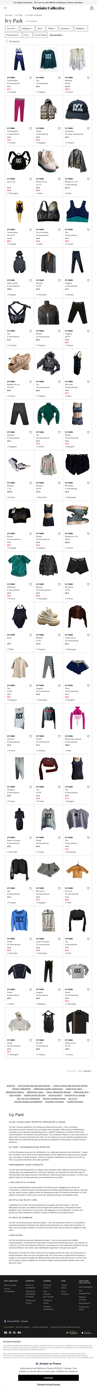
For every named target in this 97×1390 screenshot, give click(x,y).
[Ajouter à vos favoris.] (30, 77)
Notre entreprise (85, 1287)
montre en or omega (75, 1095)
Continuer (48, 1377)
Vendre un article (47, 1301)
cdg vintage (15, 1095)
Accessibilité (9, 1327)
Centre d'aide (64, 1286)
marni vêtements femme (58, 1092)
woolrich (11, 1085)
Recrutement (84, 1303)
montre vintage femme (54, 1098)
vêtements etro (81, 1092)
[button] (92, 8)
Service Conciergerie (9, 1290)
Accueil (8, 15)
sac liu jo (72, 1098)
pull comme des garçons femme (34, 1085)
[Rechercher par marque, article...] (5, 8)
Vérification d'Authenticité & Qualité (31, 1294)
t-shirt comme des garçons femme (70, 1085)
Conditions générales (39, 1327)
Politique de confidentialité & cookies (65, 1327)
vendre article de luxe (35, 1095)
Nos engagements (84, 1292)
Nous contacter (65, 1292)
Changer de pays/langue (48, 1384)
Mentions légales (22, 1327)
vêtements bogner (15, 1092)
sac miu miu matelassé (28, 1098)
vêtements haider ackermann (48, 1088)
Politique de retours (30, 1301)
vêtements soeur (35, 1092)
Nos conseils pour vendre (48, 1294)
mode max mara (74, 1088)
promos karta (55, 1095)
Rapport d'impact (82, 1298)
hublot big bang (75, 1101)
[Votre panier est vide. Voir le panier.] (92, 8)
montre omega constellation (28, 1101)
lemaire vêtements (21, 1088)
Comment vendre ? (47, 1286)
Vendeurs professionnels (49, 1308)
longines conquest (54, 1101)
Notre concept (10, 1285)
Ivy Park (19, 15)
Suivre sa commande (30, 1286)
